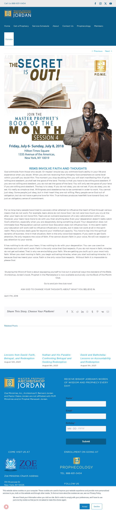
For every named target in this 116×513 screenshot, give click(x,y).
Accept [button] (84, 506)
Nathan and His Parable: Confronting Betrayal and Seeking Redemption (56, 358)
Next (107, 51)
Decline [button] (97, 506)
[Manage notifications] (6, 507)
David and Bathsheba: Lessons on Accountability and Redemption (95, 358)
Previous (98, 51)
